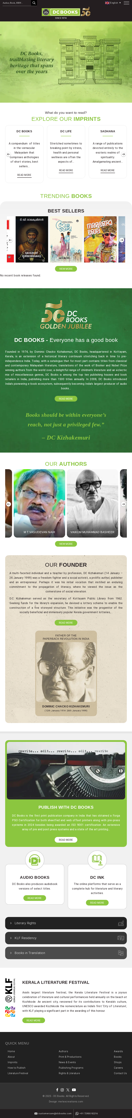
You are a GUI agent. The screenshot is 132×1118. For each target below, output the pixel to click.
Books (118, 1056)
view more (66, 269)
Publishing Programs (71, 1067)
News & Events (67, 1062)
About (11, 1056)
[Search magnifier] (34, 3)
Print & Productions (70, 1056)
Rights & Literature (69, 1073)
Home (11, 1051)
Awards (118, 1051)
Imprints (12, 1062)
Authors (63, 1051)
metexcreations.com (70, 1101)
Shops (118, 1062)
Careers (118, 1067)
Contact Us (120, 1073)
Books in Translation (30, 953)
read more (24, 175)
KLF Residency (26, 938)
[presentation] (8, 154)
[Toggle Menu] (126, 3)
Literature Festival (18, 1073)
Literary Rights (25, 923)
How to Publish (16, 1067)
